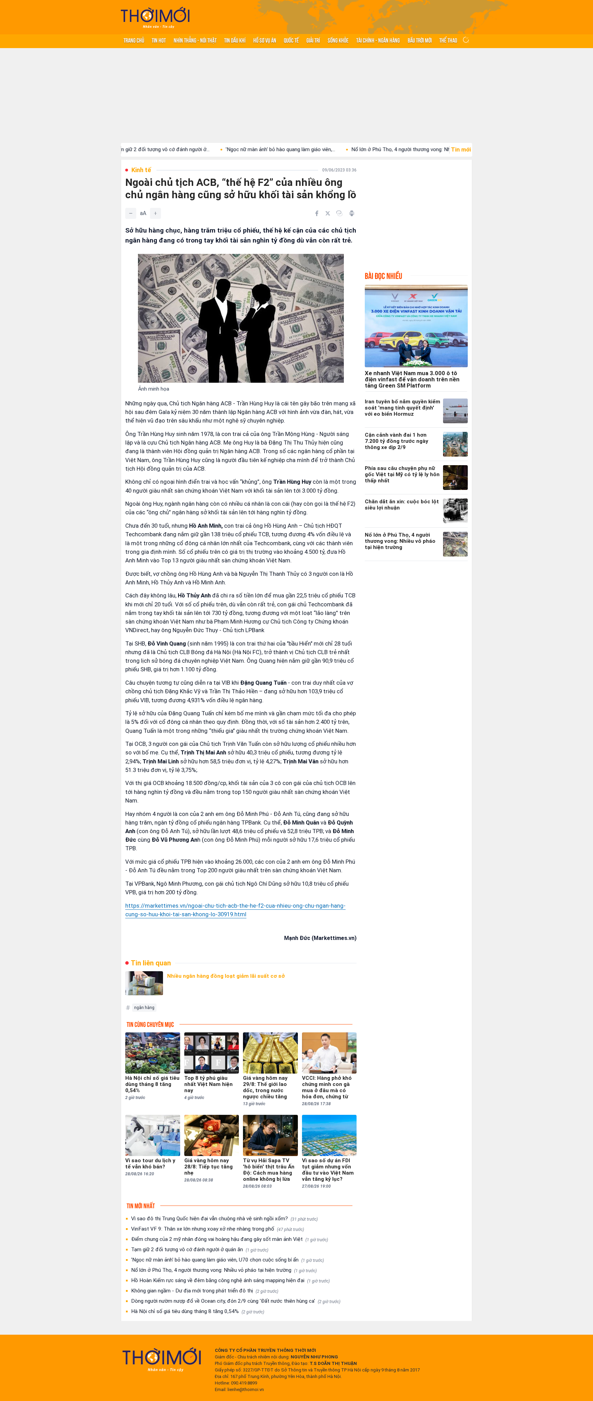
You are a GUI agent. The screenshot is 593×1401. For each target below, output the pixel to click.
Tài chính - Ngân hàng (378, 40)
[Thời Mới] (161, 1359)
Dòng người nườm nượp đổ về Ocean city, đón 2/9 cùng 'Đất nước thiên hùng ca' (235, 1301)
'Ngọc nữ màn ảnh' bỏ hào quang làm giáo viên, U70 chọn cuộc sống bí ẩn (227, 1260)
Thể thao (448, 40)
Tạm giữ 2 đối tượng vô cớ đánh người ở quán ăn (199, 1249)
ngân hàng (144, 1007)
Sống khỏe (338, 40)
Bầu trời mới (420, 40)
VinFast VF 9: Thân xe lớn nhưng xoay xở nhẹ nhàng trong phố (217, 1229)
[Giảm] (130, 213)
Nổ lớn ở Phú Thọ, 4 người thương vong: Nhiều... (359, 149)
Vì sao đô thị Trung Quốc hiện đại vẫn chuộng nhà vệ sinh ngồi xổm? (224, 1218)
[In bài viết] (352, 213)
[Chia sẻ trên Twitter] (328, 213)
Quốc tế (291, 40)
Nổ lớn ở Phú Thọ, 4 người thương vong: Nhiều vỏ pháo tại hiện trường (224, 1270)
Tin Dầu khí (234, 40)
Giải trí (313, 40)
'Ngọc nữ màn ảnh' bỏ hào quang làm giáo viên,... (234, 149)
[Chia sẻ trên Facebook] (317, 213)
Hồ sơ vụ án (264, 40)
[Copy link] (339, 213)
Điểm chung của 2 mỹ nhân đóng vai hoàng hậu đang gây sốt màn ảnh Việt (229, 1239)
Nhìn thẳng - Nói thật (195, 40)
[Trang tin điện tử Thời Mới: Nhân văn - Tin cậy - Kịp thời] (155, 17)
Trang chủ (134, 40)
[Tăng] (155, 213)
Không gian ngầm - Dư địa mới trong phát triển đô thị (204, 1291)
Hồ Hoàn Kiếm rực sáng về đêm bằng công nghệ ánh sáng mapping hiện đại (230, 1280)
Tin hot (159, 40)
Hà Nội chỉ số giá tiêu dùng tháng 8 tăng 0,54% (197, 1311)
